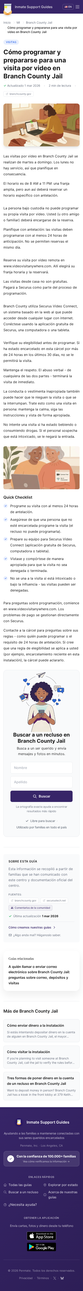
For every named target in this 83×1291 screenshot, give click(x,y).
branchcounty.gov (20, 93)
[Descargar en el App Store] (41, 1236)
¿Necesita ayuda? (23, 1204)
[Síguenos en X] (54, 1278)
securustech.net (56, 900)
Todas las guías (20, 1185)
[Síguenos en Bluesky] (62, 1278)
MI (18, 22)
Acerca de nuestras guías (62, 1194)
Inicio (7, 22)
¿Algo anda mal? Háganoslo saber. (37, 935)
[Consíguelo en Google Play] (41, 1247)
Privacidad (26, 1278)
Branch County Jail (39, 22)
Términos (43, 1278)
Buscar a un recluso (23, 1192)
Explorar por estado (63, 1185)
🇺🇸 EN (68, 6)
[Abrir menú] (77, 7)
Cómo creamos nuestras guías (30, 927)
